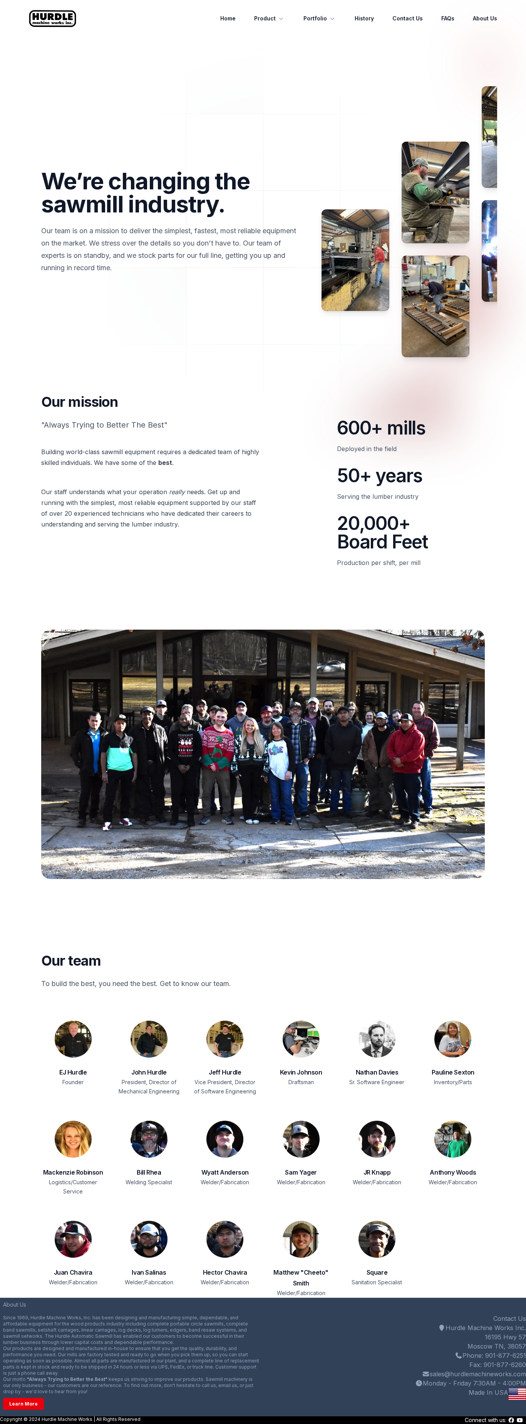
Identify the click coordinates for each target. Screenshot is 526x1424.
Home (228, 18)
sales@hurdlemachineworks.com (478, 1374)
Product (265, 18)
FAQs (447, 18)
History (364, 18)
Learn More (23, 1404)
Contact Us (407, 18)
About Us (485, 18)
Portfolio (315, 18)
